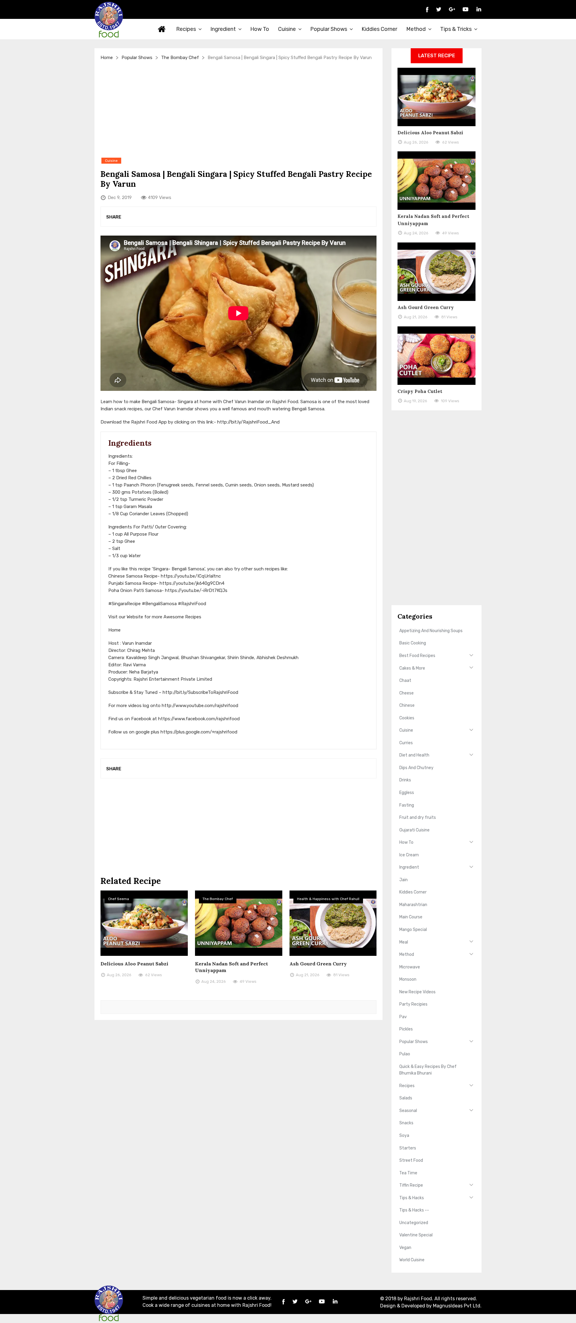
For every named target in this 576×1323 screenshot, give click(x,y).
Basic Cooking (412, 643)
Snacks (406, 1122)
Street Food (411, 1160)
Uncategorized (413, 1222)
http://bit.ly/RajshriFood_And (248, 422)
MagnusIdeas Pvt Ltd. (457, 1306)
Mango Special (413, 929)
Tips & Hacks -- (414, 1210)
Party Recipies (413, 1004)
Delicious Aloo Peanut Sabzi (134, 964)
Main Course (410, 917)
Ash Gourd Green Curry (318, 964)
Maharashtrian (413, 904)
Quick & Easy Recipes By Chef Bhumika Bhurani (428, 1070)
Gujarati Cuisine (414, 830)
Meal (403, 942)
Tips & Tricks (456, 29)
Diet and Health (414, 755)
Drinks (405, 780)
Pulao (404, 1054)
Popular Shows (328, 29)
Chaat (405, 680)
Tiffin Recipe (411, 1185)
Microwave (409, 967)
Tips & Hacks (411, 1197)
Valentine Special (416, 1235)
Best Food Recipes (417, 655)
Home (162, 29)
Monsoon (407, 979)
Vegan (405, 1247)
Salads (405, 1098)
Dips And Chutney (416, 767)
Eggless (406, 792)
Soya (404, 1135)
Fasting (406, 805)
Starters (407, 1148)
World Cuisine (411, 1259)
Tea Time (408, 1173)
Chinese (407, 705)
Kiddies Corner (379, 29)
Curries (406, 742)
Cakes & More (412, 668)
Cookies (406, 718)
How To (259, 29)
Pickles (406, 1029)
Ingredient (223, 29)
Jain (403, 879)
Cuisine (287, 29)
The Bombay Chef (180, 57)
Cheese (406, 693)
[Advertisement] (238, 109)
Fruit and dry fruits (417, 817)
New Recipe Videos (417, 991)
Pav (403, 1016)
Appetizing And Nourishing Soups (431, 630)
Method (416, 29)
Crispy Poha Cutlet (420, 391)
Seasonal (408, 1110)
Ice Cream (409, 855)
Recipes (186, 29)
